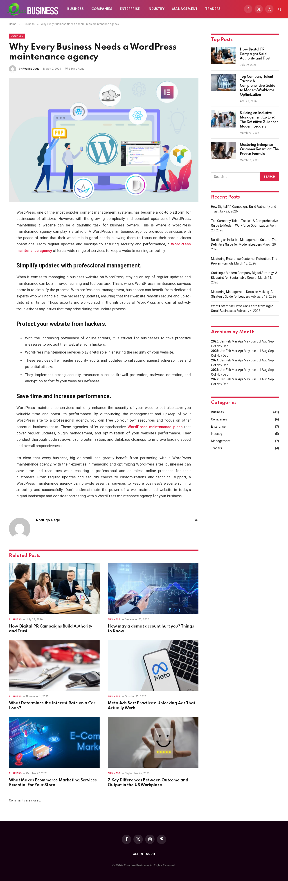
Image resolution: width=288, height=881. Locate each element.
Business (75, 9)
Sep (271, 351)
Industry (156, 9)
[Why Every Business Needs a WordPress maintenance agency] (103, 140)
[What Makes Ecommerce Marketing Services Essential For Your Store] (54, 742)
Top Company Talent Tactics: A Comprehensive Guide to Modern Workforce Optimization (257, 86)
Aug (265, 370)
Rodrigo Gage (30, 68)
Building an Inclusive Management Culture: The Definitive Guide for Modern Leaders (259, 119)
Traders (213, 9)
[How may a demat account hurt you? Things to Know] (153, 588)
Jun (253, 351)
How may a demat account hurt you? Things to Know (151, 628)
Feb (228, 341)
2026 (214, 341)
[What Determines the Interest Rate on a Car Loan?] (54, 665)
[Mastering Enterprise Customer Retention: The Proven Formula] (223, 150)
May (247, 351)
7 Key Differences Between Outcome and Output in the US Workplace (148, 782)
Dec (225, 355)
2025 (214, 351)
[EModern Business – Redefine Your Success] (32, 9)
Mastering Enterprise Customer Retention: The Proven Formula (259, 149)
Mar (234, 341)
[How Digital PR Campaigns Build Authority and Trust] (54, 588)
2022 (214, 379)
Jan (222, 341)
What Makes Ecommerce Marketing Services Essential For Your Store (53, 782)
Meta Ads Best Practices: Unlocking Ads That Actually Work (151, 705)
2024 (214, 360)
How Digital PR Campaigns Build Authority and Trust (50, 628)
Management (185, 9)
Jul (259, 341)
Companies (101, 9)
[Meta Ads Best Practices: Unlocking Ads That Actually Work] (153, 665)
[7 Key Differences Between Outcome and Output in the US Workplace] (153, 742)
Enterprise (130, 9)
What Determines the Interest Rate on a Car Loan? (52, 705)
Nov (219, 355)
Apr (240, 341)
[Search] (279, 9)
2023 (214, 370)
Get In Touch (144, 854)
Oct (213, 355)
